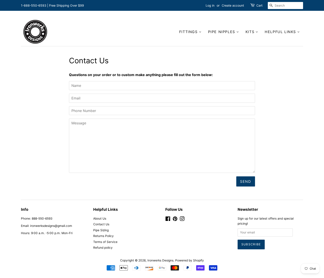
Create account (233, 5)
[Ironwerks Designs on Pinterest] (175, 219)
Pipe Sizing (101, 230)
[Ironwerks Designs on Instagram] (182, 219)
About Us (99, 218)
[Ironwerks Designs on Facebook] (167, 219)
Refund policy (103, 247)
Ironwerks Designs (160, 260)
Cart (259, 5)
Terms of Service (105, 242)
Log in (210, 5)
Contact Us (101, 224)
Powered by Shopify (189, 260)
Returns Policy (103, 236)
